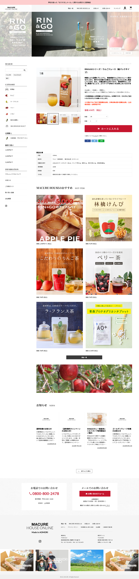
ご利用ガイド (9, 186)
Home (89, 64)
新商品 (12, 89)
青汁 (7, 78)
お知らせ (8, 180)
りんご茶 (8, 75)
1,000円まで (9, 150)
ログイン (63, 527)
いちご (12, 114)
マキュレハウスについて (13, 174)
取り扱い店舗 (9, 192)
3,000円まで (9, 156)
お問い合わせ (96, 524)
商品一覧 (84, 357)
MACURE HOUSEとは (75, 524)
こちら (95, 136)
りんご (12, 95)
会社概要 (8, 199)
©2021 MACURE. (64, 577)
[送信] (24, 70)
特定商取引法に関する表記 (87, 527)
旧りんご (95, 64)
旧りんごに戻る (85, 471)
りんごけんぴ (17, 75)
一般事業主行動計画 (107, 527)
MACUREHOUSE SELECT (18, 126)
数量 (86, 117)
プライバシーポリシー (73, 527)
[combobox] (16, 70)
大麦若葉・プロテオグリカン (18, 138)
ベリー (12, 108)
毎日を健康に (14, 120)
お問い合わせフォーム (95, 493)
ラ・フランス (14, 101)
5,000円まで (9, 162)
